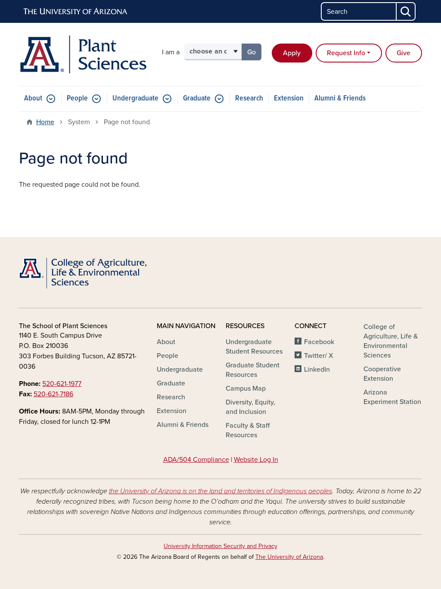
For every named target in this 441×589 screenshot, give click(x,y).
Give (403, 53)
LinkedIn (317, 369)
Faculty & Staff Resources (248, 430)
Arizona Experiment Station (392, 397)
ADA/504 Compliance (196, 459)
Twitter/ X (318, 355)
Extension (289, 98)
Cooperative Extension (382, 374)
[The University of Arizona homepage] (76, 11)
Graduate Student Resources (253, 370)
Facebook (319, 342)
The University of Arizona (289, 557)
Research (249, 98)
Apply (292, 53)
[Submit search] (406, 11)
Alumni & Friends (340, 98)
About (33, 98)
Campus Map (246, 388)
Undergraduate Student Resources (254, 347)
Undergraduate (135, 98)
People (77, 98)
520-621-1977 (61, 383)
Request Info (346, 53)
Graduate (197, 98)
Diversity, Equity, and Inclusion (250, 407)
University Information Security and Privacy (220, 546)
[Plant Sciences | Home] (82, 54)
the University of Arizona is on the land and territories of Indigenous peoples (220, 491)
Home (45, 122)
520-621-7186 (53, 394)
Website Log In (256, 459)
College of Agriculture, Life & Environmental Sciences (390, 341)
